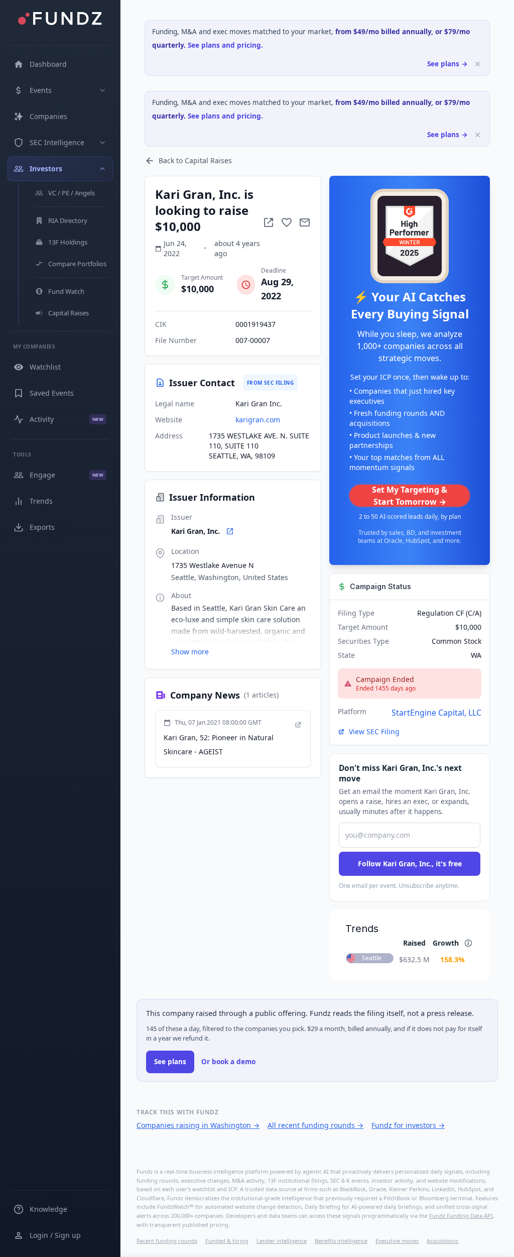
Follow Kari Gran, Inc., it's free (410, 863)
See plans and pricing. (225, 45)
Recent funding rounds (167, 1240)
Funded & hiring (226, 1240)
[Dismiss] (477, 64)
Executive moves (397, 1240)
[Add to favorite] (287, 222)
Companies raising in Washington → (198, 1125)
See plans (170, 1061)
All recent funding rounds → (315, 1125)
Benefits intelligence (341, 1240)
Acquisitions (442, 1240)
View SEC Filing (374, 731)
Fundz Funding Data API (461, 1215)
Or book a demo (228, 1061)
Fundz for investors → (408, 1125)
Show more (190, 651)
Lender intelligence (281, 1240)
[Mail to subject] (305, 222)
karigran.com (257, 419)
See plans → (447, 63)
